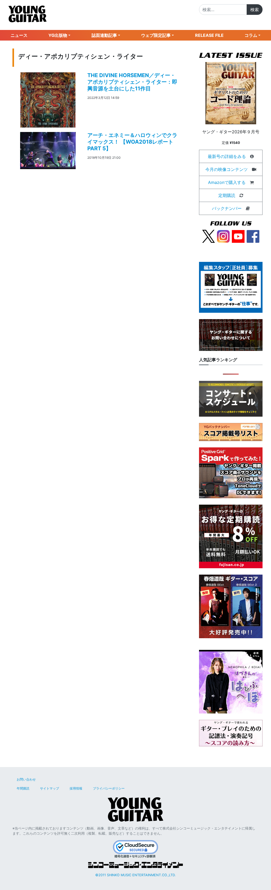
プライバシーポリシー (109, 788)
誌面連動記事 (104, 35)
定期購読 (226, 195)
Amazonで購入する (227, 182)
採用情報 (76, 788)
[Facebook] (253, 236)
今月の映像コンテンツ (226, 169)
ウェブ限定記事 (156, 35)
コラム (251, 35)
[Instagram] (223, 236)
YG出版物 (57, 35)
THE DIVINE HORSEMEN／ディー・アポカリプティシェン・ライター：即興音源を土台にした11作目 (132, 82)
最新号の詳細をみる (227, 156)
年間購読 (23, 788)
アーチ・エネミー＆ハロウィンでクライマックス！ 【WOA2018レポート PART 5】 (132, 142)
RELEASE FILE (209, 35)
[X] (208, 236)
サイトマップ (49, 788)
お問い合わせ (26, 779)
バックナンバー (227, 208)
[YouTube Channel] (238, 236)
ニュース (19, 35)
